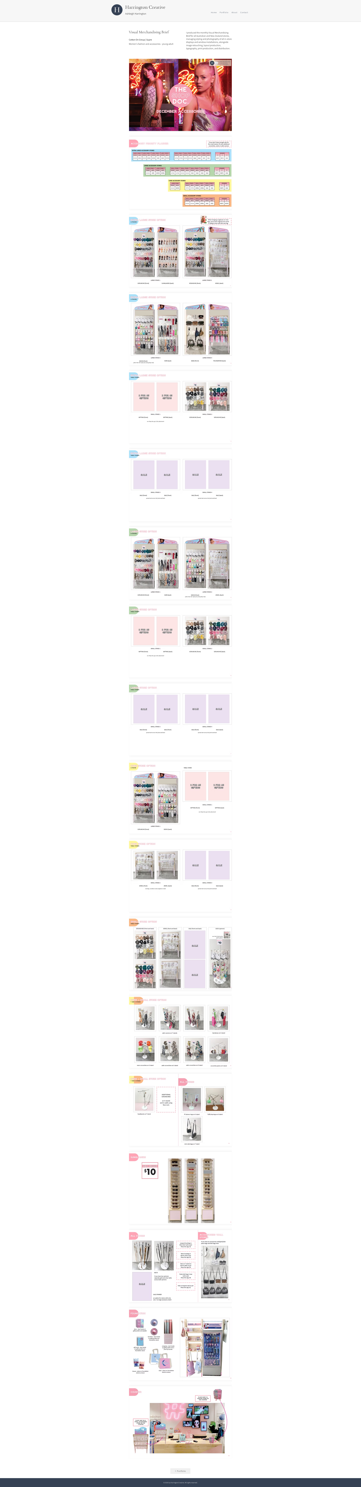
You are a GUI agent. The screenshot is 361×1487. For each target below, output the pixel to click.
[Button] (141, 9)
